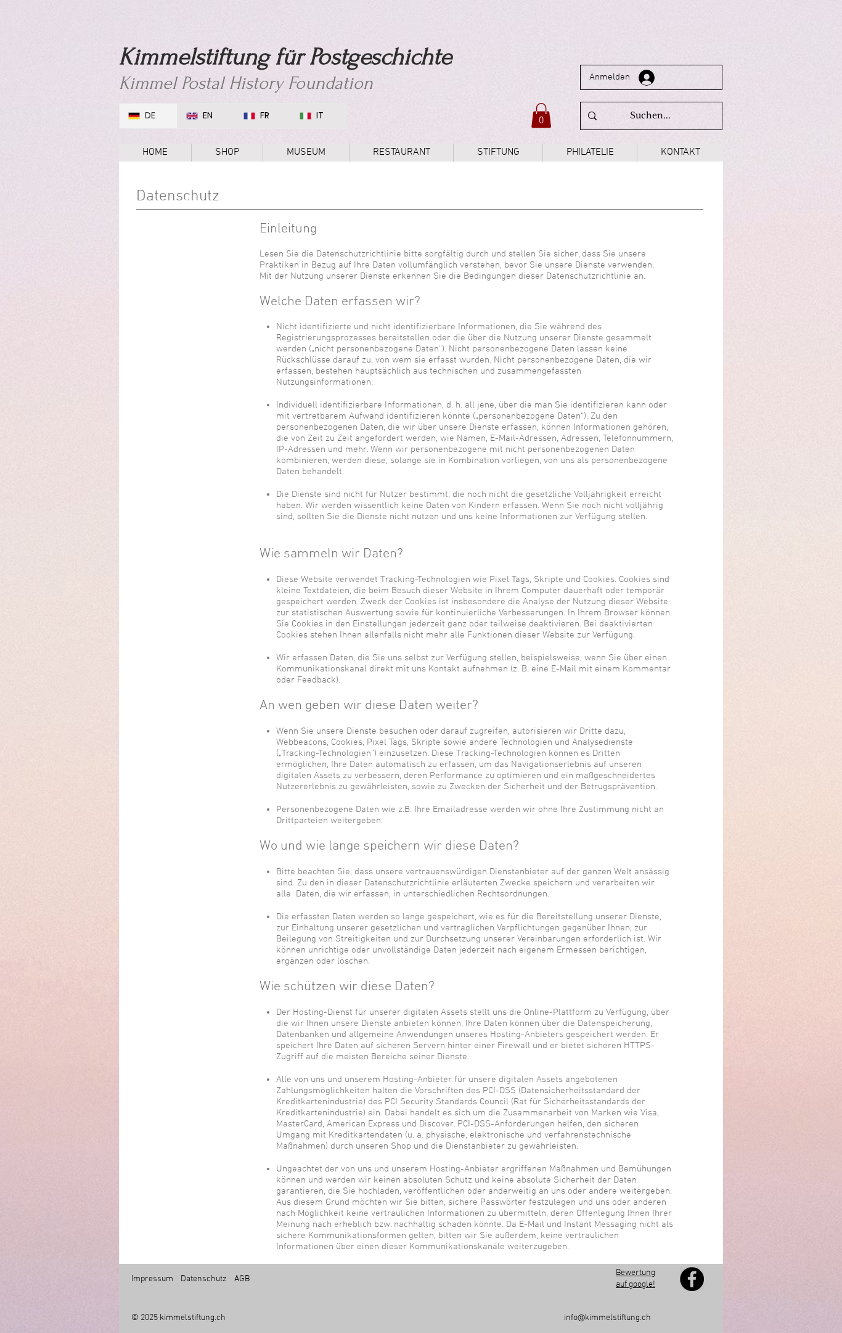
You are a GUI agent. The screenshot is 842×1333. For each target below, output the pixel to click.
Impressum (152, 1279)
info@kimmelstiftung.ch (607, 1318)
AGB (241, 1279)
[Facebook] (692, 1279)
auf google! (635, 1284)
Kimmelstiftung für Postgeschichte (285, 56)
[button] (541, 115)
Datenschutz (204, 1279)
